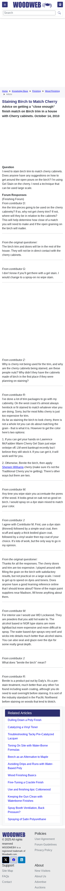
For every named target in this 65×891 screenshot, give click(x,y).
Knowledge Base (20, 91)
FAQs (5, 876)
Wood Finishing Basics (22, 775)
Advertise (40, 881)
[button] (5, 860)
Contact (7, 881)
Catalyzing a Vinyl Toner (23, 727)
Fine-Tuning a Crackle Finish (26, 782)
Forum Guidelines (46, 844)
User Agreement (45, 839)
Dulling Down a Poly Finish (24, 720)
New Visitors (42, 870)
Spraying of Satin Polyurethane (27, 819)
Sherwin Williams (13, 467)
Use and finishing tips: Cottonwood (29, 789)
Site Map (7, 870)
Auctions (40, 887)
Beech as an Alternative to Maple (28, 756)
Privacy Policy (43, 850)
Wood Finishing (52, 91)
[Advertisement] (32, 53)
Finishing (36, 91)
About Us (40, 876)
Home (5, 91)
